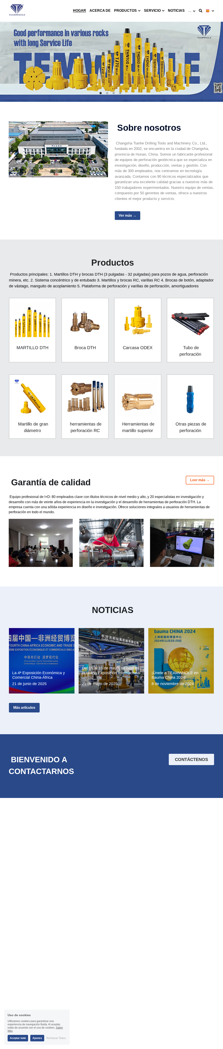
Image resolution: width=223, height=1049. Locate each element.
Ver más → (127, 215)
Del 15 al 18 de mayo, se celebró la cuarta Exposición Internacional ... (111, 673)
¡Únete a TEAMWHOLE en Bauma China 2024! (175, 675)
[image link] (17, 10)
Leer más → (200, 480)
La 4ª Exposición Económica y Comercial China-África (38, 675)
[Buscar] (200, 11)
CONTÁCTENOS (191, 759)
